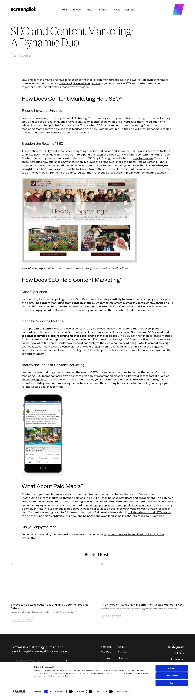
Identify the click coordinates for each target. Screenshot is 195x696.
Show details (122, 692)
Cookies (123, 658)
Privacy (105, 658)
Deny (172, 683)
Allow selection (172, 676)
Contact (129, 9)
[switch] (69, 691)
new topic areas (143, 158)
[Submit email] (66, 661)
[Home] (23, 9)
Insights (103, 9)
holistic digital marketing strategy (81, 83)
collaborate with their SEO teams (149, 512)
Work (64, 9)
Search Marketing (22, 55)
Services (77, 9)
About (90, 9)
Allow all (171, 668)
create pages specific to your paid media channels (118, 504)
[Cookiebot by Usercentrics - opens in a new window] (19, 691)
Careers (116, 9)
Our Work (107, 652)
